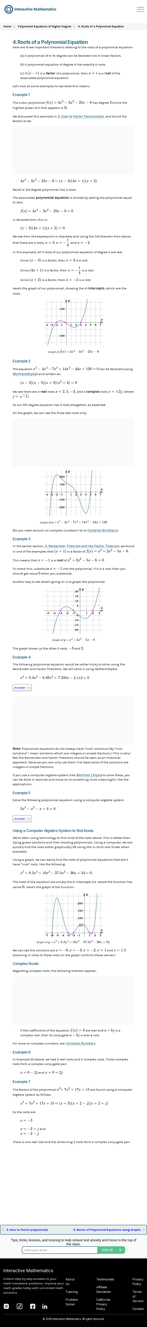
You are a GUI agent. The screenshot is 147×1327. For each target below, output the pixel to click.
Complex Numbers (102, 530)
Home (7, 26)
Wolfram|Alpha (25, 374)
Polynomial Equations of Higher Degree (44, 26)
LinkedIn (45, 1306)
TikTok (20, 1306)
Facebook (33, 1306)
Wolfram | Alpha (89, 775)
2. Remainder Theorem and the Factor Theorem (82, 546)
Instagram (6, 1306)
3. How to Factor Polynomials (81, 116)
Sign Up (107, 1250)
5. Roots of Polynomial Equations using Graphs (107, 1230)
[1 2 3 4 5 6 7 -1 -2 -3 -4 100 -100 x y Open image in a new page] (73, 344)
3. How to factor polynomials (27, 1230)
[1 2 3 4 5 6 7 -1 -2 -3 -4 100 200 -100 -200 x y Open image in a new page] (73, 515)
